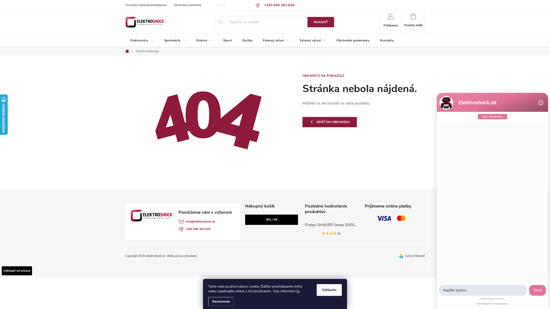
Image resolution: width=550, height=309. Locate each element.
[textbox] (483, 290)
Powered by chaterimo (492, 298)
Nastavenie (221, 301)
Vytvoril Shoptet (415, 256)
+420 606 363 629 (197, 229)
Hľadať (321, 22)
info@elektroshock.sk (200, 222)
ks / (271, 220)
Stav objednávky (492, 116)
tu (297, 291)
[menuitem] (142, 40)
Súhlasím (329, 290)
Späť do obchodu (333, 122)
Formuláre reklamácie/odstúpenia (146, 5)
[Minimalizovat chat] (540, 102)
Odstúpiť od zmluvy (16, 271)
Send (537, 290)
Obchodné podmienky (187, 5)
